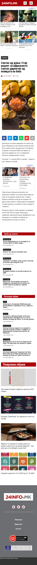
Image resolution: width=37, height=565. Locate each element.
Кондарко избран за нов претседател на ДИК (17, 272)
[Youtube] (23, 506)
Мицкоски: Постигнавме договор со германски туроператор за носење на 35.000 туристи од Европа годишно (16, 283)
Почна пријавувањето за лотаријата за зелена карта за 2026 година (16, 242)
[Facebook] (13, 506)
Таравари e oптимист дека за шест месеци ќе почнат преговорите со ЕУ (18, 261)
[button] (25, 3)
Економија (6, 279)
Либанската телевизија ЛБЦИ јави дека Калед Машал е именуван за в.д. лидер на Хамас (18, 305)
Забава (4, 58)
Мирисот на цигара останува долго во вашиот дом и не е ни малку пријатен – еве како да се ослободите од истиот (17, 446)
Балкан (5, 314)
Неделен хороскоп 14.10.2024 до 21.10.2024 (17, 473)
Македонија (7, 239)
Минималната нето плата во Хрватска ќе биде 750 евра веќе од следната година (17, 342)
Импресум (18, 520)
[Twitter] (18, 506)
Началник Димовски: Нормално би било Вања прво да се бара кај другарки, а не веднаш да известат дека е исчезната (17, 353)
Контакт (18, 529)
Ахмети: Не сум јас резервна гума (15, 252)
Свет (4, 302)
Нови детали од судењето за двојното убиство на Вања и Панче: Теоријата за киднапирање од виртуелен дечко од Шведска (16, 330)
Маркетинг (18, 524)
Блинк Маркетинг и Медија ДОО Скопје (20, 562)
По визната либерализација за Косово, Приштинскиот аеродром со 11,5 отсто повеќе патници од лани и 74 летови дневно (18, 317)
